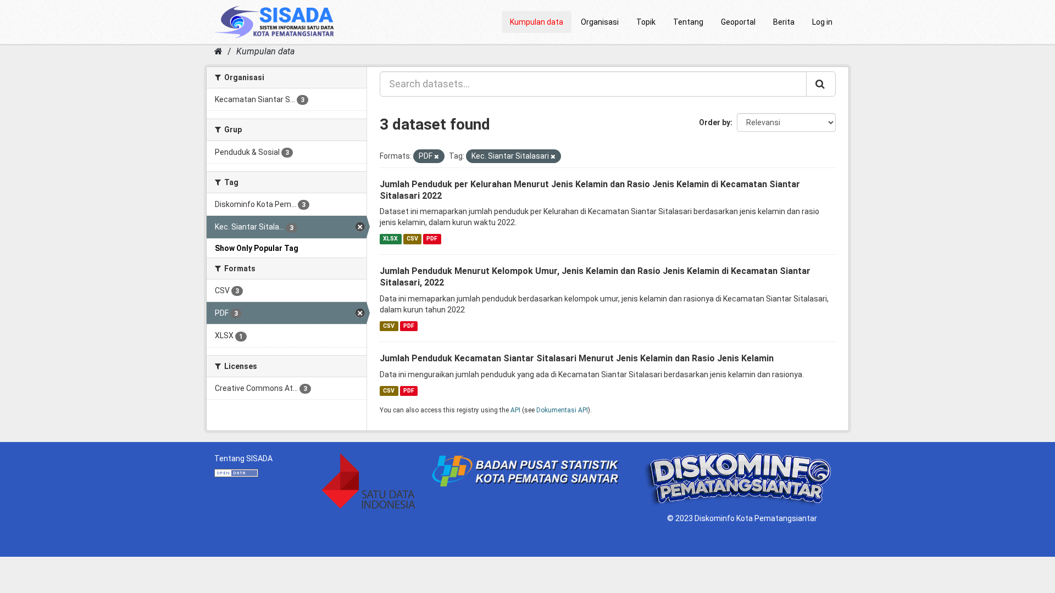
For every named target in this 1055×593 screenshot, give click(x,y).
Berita (784, 22)
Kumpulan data (536, 22)
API (515, 410)
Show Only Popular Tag (256, 248)
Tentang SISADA (243, 458)
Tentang (688, 22)
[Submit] (821, 84)
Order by (714, 122)
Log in (822, 22)
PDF (431, 238)
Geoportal (738, 22)
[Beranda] (218, 51)
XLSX (390, 238)
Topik (646, 22)
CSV (412, 238)
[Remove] (436, 156)
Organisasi (600, 22)
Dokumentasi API (562, 410)
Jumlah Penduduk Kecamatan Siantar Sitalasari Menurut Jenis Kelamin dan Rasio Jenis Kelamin (577, 358)
